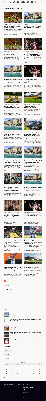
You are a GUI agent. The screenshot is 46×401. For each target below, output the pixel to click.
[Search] (41, 2)
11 (12, 369)
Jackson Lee (7, 51)
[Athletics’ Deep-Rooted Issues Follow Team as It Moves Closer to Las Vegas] (13, 232)
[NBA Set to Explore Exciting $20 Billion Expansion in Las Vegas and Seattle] (33, 71)
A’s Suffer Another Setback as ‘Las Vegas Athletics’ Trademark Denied (12, 161)
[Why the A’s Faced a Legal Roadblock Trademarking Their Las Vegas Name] (33, 152)
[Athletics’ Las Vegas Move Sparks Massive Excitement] (13, 44)
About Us (6, 384)
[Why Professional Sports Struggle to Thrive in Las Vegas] (13, 71)
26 (17, 373)
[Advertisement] (23, 299)
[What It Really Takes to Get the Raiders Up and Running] (33, 97)
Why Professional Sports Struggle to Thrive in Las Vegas (13, 80)
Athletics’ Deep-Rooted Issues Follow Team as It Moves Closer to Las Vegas (13, 242)
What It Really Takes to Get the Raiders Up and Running (31, 106)
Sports (18, 24)
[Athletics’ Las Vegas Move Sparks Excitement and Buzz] (13, 17)
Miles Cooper (27, 77)
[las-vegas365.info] (23, 2)
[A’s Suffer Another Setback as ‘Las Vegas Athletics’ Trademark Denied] (13, 152)
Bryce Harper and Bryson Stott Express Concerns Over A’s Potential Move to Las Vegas (33, 242)
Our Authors (12, 384)
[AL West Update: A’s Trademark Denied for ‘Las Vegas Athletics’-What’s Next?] (13, 124)
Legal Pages (25, 384)
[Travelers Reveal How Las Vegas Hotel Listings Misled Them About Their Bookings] (6, 314)
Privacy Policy (26, 390)
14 (28, 369)
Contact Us (19, 384)
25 (12, 373)
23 (39, 371)
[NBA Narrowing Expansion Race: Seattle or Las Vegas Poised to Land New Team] (33, 205)
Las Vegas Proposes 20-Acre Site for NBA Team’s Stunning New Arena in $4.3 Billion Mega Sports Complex (33, 54)
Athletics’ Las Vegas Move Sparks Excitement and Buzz (12, 27)
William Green (27, 104)
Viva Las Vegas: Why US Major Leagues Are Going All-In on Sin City (33, 268)
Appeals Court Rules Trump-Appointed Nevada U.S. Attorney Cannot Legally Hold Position (26, 333)
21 (28, 371)
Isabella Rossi (27, 239)
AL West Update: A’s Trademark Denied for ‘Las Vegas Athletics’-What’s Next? (12, 134)
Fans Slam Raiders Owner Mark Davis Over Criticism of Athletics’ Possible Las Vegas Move (12, 215)
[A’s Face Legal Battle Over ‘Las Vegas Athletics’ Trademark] (33, 178)
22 (33, 371)
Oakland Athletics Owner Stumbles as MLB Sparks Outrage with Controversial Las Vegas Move (12, 269)
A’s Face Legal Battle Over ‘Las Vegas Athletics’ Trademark (33, 188)
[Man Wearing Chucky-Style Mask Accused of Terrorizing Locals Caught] (6, 341)
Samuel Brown (7, 212)
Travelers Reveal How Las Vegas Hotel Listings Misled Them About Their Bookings (25, 313)
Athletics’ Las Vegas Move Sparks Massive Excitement (12, 53)
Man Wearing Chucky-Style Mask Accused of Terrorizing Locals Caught (24, 339)
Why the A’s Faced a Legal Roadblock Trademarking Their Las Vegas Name (33, 162)
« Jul (4, 377)
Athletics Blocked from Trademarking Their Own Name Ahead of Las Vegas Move (12, 107)
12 (17, 369)
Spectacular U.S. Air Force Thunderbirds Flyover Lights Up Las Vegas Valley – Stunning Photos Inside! (26, 320)
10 (6, 369)
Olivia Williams (8, 24)
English (7, 285)
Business (39, 104)
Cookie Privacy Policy (28, 387)
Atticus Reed (27, 24)
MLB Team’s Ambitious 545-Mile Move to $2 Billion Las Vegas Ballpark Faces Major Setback (11, 189)
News (36, 24)
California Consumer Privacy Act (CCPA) (32, 385)
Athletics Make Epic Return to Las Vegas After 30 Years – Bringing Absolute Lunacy (32, 28)
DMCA (24, 389)
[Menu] (4, 2)
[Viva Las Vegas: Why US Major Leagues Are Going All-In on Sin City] (33, 258)
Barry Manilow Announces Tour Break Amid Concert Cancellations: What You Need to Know (26, 326)
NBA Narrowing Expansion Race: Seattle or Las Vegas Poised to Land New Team (33, 215)
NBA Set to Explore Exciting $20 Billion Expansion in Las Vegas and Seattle (32, 81)
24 (6, 373)
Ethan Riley (7, 131)
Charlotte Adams (8, 77)
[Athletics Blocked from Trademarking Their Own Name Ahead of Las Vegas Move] (13, 97)
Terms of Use (26, 392)
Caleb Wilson (27, 51)
